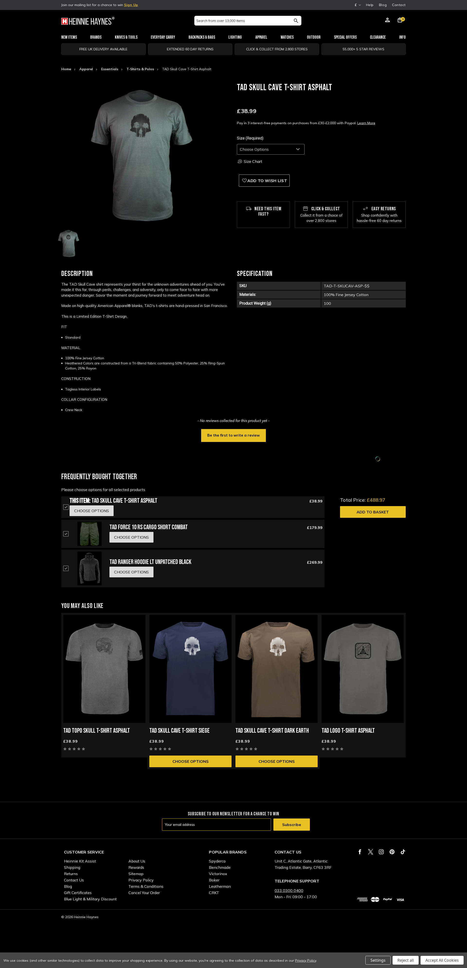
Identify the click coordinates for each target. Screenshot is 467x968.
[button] (233, 435)
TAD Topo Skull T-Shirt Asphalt (96, 731)
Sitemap (136, 873)
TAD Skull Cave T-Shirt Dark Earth (272, 731)
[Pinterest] (392, 852)
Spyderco (217, 861)
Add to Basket (373, 512)
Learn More (366, 123)
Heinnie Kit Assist (80, 861)
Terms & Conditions (145, 886)
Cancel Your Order (144, 892)
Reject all (405, 960)
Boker (214, 880)
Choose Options (190, 761)
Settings (378, 960)
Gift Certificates (78, 892)
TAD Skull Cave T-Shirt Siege (179, 731)
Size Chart (253, 161)
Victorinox (218, 873)
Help (370, 5)
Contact (399, 5)
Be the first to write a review (233, 435)
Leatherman (220, 886)
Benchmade (220, 867)
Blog (383, 5)
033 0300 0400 (289, 890)
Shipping (72, 867)
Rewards (136, 867)
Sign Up (131, 5)
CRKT (214, 892)
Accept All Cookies (442, 960)
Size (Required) (250, 138)
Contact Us (74, 880)
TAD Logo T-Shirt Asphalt (348, 731)
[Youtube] (402, 852)
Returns (71, 873)
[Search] (295, 21)
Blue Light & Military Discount (90, 899)
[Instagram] (381, 852)
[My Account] (387, 21)
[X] (370, 852)
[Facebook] (359, 852)
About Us (136, 861)
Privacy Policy (141, 880)
